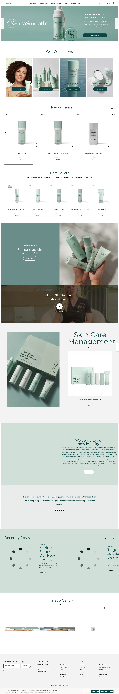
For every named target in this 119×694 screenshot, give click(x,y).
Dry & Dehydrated (77, 177)
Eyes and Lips (88, 177)
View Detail (22, 629)
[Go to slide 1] (58, 41)
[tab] (28, 178)
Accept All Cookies (106, 691)
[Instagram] (7, 670)
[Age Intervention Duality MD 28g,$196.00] (93, 131)
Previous (6, 132)
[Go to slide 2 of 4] (60, 164)
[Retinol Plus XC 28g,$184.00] (22, 131)
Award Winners (65, 177)
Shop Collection (18, 89)
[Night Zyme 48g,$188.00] (101, 194)
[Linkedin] (11, 670)
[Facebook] (4, 670)
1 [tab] (106, 183)
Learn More (89, 472)
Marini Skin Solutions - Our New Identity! (49, 557)
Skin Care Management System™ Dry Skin (90, 399)
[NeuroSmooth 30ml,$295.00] (38, 194)
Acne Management (36, 177)
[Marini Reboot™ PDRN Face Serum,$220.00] (17, 194)
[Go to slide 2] (2, 23)
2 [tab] (108, 183)
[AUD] (113, 3)
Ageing (57, 177)
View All (112, 108)
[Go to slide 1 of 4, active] (58, 164)
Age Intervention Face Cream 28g (29, 406)
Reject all (95, 691)
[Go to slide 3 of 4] (62, 164)
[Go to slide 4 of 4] (65, 164)
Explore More (29, 258)
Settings (87, 691)
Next (113, 132)
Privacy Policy (50, 692)
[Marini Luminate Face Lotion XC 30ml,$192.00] (57, 131)
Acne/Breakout (48, 177)
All (28, 177)
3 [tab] (110, 183)
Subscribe (25, 665)
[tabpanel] (17, 201)
